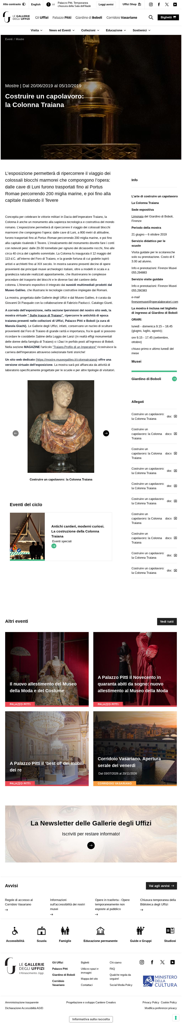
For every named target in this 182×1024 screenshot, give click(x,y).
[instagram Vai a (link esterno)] (142, 962)
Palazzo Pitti (60, 968)
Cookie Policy (169, 1002)
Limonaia (137, 216)
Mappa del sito (89, 978)
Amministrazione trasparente (22, 1002)
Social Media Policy (121, 985)
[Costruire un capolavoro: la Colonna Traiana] (16, 17)
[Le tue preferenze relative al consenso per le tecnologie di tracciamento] (175, 1017)
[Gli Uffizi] (41, 17)
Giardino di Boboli (63, 974)
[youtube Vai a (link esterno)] (172, 962)
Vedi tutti (167, 621)
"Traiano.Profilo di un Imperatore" (75, 347)
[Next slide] (106, 433)
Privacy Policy (151, 1002)
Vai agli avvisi (159, 886)
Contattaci (87, 985)
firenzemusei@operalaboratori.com (155, 301)
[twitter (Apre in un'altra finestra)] (167, 4)
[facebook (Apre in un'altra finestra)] (159, 4)
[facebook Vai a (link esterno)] (152, 962)
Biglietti (85, 962)
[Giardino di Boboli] (89, 17)
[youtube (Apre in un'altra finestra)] (175, 4)
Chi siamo (115, 962)
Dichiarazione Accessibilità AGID (24, 1008)
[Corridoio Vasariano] (122, 17)
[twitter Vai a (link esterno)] (162, 962)
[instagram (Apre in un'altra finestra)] (151, 4)
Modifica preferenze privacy (161, 1008)
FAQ (112, 968)
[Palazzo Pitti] (62, 17)
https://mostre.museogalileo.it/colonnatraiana (66, 359)
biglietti (166, 17)
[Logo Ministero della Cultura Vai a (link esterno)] (160, 981)
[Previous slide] (16, 433)
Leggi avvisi (106, 4)
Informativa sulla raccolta (91, 1019)
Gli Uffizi (57, 962)
